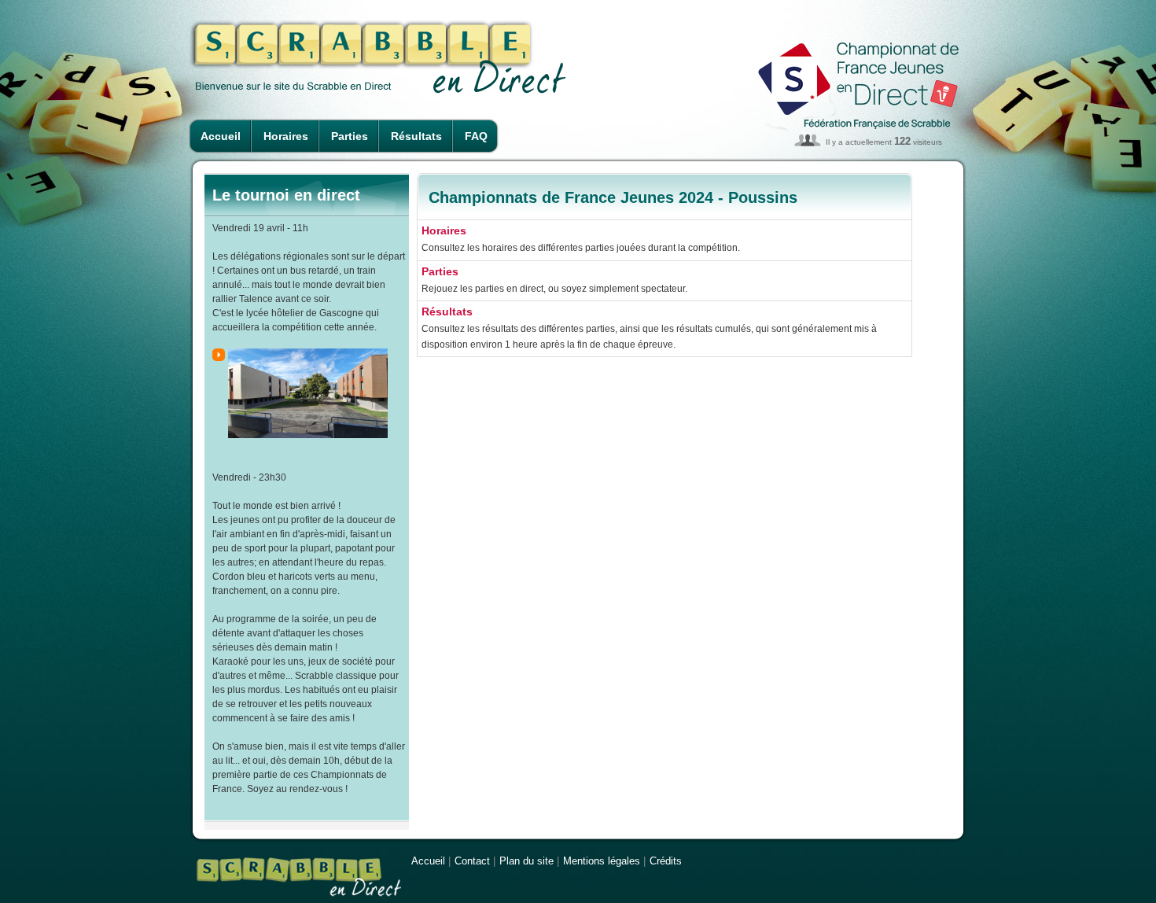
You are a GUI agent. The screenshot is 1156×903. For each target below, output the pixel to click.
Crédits (666, 861)
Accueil (221, 136)
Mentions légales (601, 861)
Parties (349, 136)
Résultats (416, 136)
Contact (472, 861)
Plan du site (526, 861)
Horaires (285, 136)
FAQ (476, 136)
